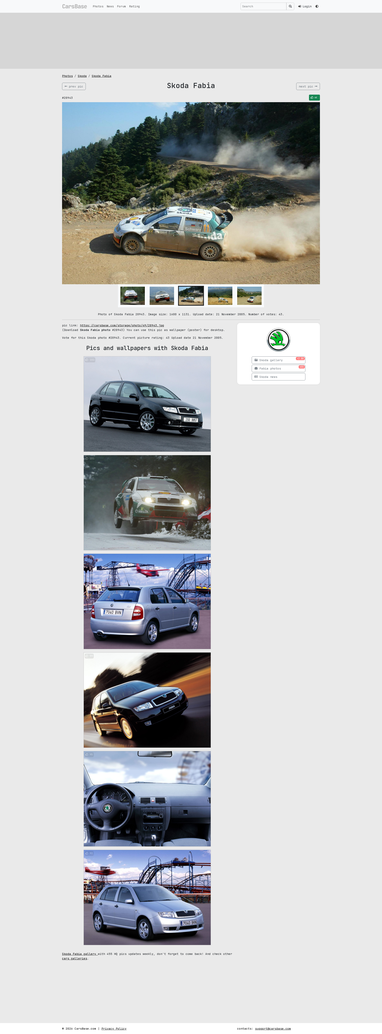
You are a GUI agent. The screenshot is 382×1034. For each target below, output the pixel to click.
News (110, 6)
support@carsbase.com (273, 1028)
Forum (121, 6)
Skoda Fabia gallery (80, 954)
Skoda (82, 76)
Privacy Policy (114, 1028)
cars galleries (74, 958)
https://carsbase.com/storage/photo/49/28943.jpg (122, 325)
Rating (134, 6)
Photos (98, 6)
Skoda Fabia (101, 76)
